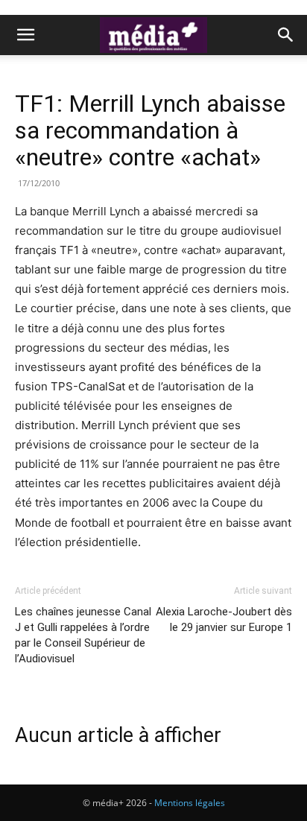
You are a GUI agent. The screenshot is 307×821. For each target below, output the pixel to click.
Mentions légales (189, 802)
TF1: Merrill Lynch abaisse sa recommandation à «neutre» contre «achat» (150, 130)
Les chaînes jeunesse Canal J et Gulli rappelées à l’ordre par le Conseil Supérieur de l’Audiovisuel (83, 635)
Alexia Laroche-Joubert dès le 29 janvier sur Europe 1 (224, 619)
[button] (25, 35)
